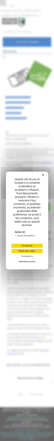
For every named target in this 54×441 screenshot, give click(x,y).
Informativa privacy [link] (27, 261)
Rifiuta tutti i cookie (27, 251)
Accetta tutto (27, 246)
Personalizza (27, 256)
